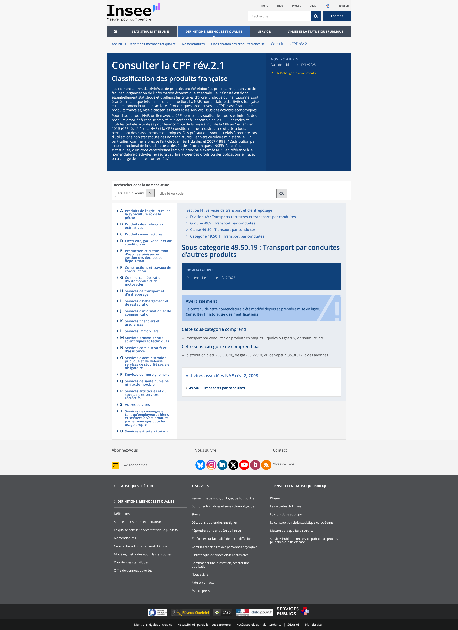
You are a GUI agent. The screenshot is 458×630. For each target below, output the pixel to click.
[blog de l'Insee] (255, 465)
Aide (313, 6)
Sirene (196, 514)
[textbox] (279, 16)
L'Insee (275, 498)
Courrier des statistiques (131, 562)
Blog (280, 6)
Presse (296, 6)
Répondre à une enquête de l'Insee (216, 530)
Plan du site (313, 624)
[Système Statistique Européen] (158, 616)
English (344, 6)
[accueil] (115, 31)
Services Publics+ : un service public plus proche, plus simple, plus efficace (304, 540)
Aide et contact (283, 463)
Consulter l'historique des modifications (222, 314)
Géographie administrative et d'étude (140, 546)
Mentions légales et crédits (153, 624)
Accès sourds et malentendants (259, 624)
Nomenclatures (193, 44)
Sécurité (293, 624)
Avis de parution (135, 465)
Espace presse (201, 590)
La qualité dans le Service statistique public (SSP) (148, 530)
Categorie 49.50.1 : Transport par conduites (227, 236)
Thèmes (336, 16)
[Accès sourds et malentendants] (327, 7)
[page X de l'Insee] (233, 465)
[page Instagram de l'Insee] (210, 465)
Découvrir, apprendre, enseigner (214, 522)
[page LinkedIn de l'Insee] (222, 465)
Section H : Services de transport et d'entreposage (229, 210)
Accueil (117, 44)
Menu (264, 6)
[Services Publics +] (293, 616)
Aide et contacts (203, 582)
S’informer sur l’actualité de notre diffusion (222, 538)
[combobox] (299, 16)
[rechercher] (282, 193)
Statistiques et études (151, 31)
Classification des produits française (238, 44)
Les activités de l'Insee (285, 506)
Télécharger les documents (296, 73)
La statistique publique (286, 514)
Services (265, 31)
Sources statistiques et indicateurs (138, 522)
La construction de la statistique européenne (301, 522)
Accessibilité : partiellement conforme (204, 624)
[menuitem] (115, 31)
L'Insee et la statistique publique (315, 31)
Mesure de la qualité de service (291, 530)
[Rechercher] (316, 16)
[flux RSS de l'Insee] (266, 465)
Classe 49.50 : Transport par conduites (222, 229)
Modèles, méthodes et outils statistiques (143, 554)
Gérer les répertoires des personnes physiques (224, 547)
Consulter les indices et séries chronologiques (224, 506)
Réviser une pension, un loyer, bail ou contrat (223, 498)
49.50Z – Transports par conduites (217, 387)
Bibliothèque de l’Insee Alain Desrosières (220, 555)
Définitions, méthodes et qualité (214, 31)
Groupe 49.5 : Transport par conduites (222, 223)
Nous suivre (200, 574)
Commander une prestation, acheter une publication (221, 564)
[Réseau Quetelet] (191, 616)
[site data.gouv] (255, 616)
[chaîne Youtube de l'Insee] (244, 465)
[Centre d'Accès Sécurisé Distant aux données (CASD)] (223, 616)
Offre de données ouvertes (133, 570)
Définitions (122, 513)
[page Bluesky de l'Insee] (199, 465)
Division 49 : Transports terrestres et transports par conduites (243, 216)
